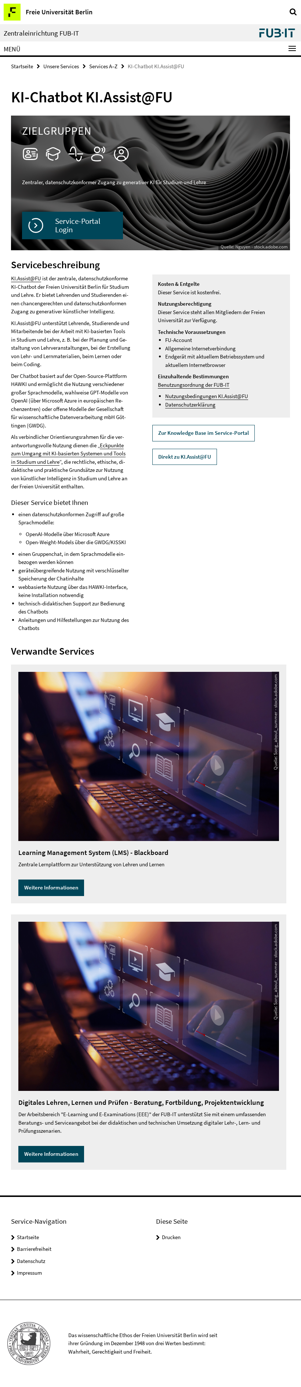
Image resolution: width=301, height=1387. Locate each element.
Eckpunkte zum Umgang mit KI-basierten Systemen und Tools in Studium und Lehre (68, 453)
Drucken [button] (171, 1237)
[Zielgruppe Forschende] (76, 154)
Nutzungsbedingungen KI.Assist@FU (206, 396)
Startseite (22, 66)
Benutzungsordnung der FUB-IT (193, 384)
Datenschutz (31, 1260)
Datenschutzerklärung (190, 404)
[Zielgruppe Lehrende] (98, 154)
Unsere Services (61, 66)
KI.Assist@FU (26, 278)
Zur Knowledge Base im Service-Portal (203, 432)
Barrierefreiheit (34, 1248)
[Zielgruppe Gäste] (121, 154)
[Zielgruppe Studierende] (53, 154)
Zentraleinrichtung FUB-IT (41, 33)
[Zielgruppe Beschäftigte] (30, 154)
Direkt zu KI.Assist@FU (184, 456)
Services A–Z (103, 66)
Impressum (29, 1272)
